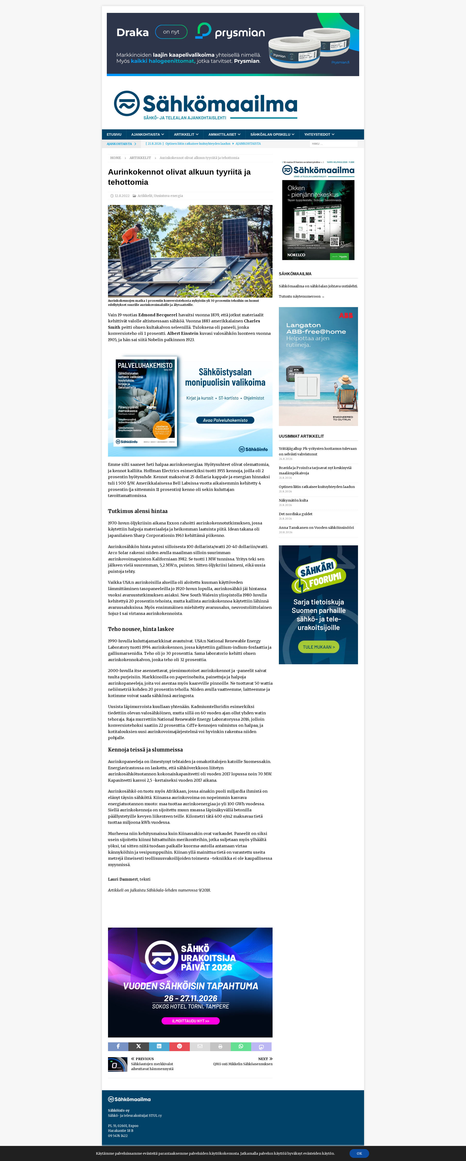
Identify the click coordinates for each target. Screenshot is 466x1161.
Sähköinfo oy (119, 1110)
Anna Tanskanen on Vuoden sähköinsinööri (316, 527)
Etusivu (114, 134)
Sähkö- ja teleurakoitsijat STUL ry (135, 1116)
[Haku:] (333, 144)
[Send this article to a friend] (200, 1046)
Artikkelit (184, 134)
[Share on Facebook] (118, 1046)
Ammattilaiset (222, 134)
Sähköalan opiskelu (270, 134)
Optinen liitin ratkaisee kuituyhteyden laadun (317, 487)
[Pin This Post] (179, 1046)
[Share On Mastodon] (261, 1046)
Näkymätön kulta (293, 500)
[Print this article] (220, 1046)
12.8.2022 (122, 196)
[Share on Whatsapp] (241, 1046)
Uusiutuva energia (168, 196)
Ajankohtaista (145, 134)
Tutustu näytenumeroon (300, 296)
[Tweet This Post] (138, 1046)
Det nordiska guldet (295, 514)
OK (359, 1153)
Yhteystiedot (317, 134)
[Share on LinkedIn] (159, 1046)
